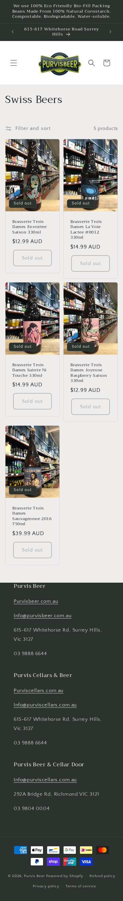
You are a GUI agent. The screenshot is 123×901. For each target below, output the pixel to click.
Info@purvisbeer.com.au (42, 616)
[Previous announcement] (12, 31)
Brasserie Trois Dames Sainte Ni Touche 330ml (29, 370)
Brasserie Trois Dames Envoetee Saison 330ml (29, 227)
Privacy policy (46, 886)
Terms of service (81, 886)
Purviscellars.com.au (39, 690)
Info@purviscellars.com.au (45, 705)
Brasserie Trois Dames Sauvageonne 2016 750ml (32, 516)
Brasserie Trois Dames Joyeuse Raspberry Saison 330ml (88, 373)
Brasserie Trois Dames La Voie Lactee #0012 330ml (86, 229)
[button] (13, 62)
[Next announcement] (110, 31)
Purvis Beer (34, 876)
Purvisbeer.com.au (36, 601)
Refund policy (102, 876)
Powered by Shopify (64, 876)
